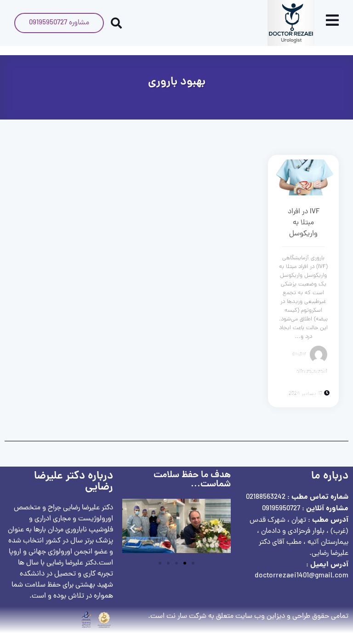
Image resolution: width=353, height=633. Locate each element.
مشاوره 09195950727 (59, 23)
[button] (132, 528)
